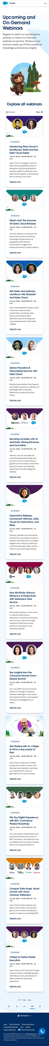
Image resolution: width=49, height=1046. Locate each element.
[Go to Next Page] (40, 1006)
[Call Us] (42, 1031)
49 (32, 1006)
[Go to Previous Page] (9, 1006)
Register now (15, 182)
